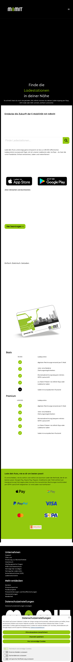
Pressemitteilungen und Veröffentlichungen (21, 592)
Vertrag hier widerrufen (13, 571)
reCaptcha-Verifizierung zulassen (21, 659)
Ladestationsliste (11, 575)
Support (8, 555)
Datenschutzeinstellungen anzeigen (18, 606)
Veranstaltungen (11, 594)
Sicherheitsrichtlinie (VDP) (14, 573)
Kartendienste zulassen (17, 655)
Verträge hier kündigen (13, 569)
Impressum (9, 562)
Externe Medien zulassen (18, 652)
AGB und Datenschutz (13, 566)
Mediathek (9, 596)
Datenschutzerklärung (37, 627)
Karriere (8, 585)
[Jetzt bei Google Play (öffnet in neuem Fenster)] (52, 185)
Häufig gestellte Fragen (14, 564)
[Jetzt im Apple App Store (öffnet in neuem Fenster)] (19, 185)
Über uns (8, 557)
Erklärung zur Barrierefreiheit (15, 559)
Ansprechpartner (11, 587)
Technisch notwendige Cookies (20, 649)
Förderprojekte (10, 589)
